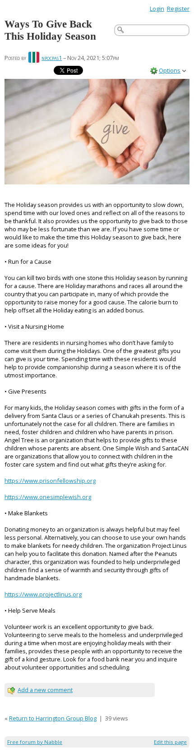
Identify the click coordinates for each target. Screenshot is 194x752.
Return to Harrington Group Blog (53, 718)
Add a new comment (45, 690)
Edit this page (170, 741)
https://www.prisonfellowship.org (50, 481)
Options (169, 70)
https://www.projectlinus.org (43, 594)
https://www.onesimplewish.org (48, 497)
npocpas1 (52, 58)
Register (178, 9)
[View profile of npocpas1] (34, 58)
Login (157, 9)
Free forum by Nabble (34, 741)
